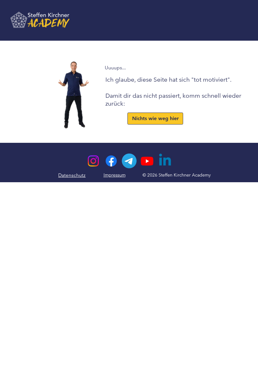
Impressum (115, 175)
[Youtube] (147, 161)
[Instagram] (93, 161)
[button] (155, 119)
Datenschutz (72, 175)
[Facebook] (111, 161)
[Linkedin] (165, 161)
